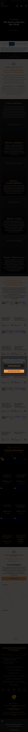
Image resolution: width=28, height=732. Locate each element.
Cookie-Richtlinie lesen (14, 366)
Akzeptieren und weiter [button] (14, 371)
